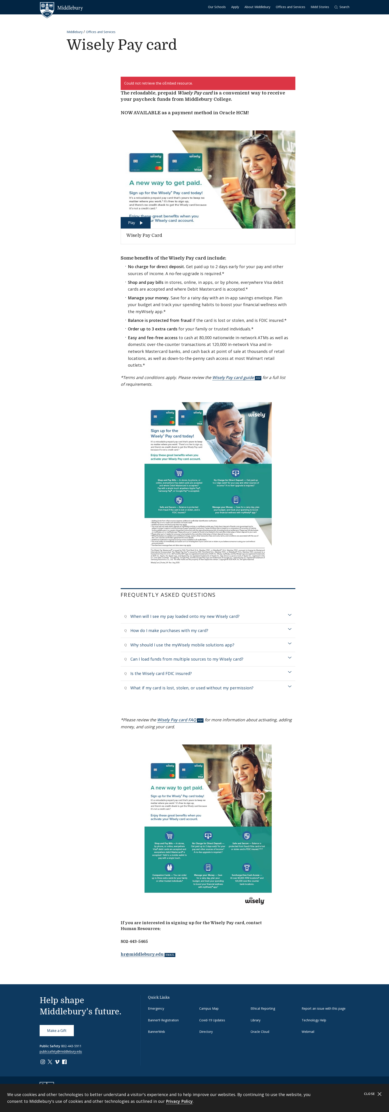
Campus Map (209, 1008)
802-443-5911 (71, 1046)
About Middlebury (257, 7)
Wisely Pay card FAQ (176, 719)
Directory (206, 1031)
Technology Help (314, 1020)
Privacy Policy (179, 1101)
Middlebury (75, 32)
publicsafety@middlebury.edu (61, 1051)
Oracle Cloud (260, 1031)
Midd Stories (320, 7)
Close (370, 1094)
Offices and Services (290, 7)
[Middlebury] (61, 7)
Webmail (308, 1031)
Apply (235, 7)
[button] (342, 7)
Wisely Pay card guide (233, 377)
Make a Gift (56, 1030)
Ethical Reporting (263, 1008)
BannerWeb (156, 1031)
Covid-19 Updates (212, 1020)
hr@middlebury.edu (142, 954)
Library (255, 1020)
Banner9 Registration (163, 1020)
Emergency (156, 1008)
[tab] (208, 616)
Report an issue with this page (324, 1008)
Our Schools (217, 7)
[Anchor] (221, 594)
